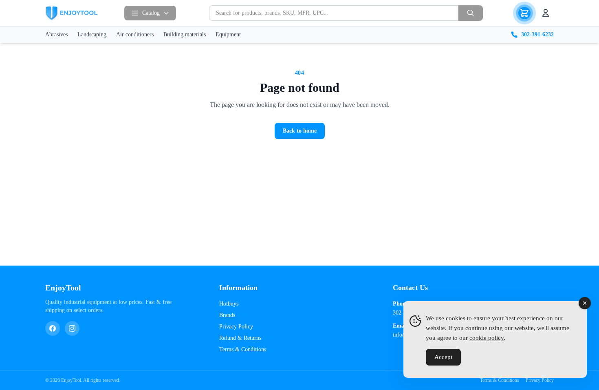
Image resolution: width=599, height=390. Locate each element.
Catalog (151, 13)
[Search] (470, 13)
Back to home (300, 131)
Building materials (184, 34)
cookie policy (486, 338)
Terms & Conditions (242, 349)
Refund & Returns (240, 338)
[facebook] (52, 328)
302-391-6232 (537, 34)
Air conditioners (135, 34)
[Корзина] (524, 13)
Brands (227, 315)
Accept (443, 357)
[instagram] (72, 328)
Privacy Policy (236, 327)
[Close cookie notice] (585, 303)
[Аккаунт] (545, 13)
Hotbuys (228, 304)
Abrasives (56, 34)
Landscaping (91, 34)
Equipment (228, 34)
